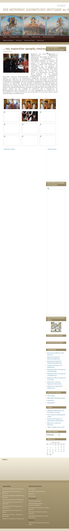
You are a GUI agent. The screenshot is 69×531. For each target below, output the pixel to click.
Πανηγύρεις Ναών (14, 37)
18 (63, 449)
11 (63, 447)
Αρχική (5, 37)
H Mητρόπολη (25, 37)
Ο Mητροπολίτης (36, 37)
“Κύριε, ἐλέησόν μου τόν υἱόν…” (56, 427)
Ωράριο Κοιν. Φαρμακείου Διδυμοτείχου (13, 518)
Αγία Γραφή (50, 395)
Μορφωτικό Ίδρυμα (8, 40)
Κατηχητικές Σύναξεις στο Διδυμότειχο (13, 499)
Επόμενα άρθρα (52, 149)
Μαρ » (50, 454)
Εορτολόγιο (50, 400)
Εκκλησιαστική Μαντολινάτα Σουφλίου (13, 489)
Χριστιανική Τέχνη (29, 40)
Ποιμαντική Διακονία (48, 37)
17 (61, 449)
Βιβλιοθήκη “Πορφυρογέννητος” (56, 398)
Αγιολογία (19, 40)
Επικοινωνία (40, 40)
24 (61, 451)
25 (63, 451)
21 (53, 451)
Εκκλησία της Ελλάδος (35, 501)
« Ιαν (47, 454)
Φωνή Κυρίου (51, 403)
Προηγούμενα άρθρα (9, 149)
